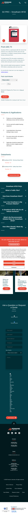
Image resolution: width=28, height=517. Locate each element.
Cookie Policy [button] (18, 256)
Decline (14, 264)
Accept (14, 261)
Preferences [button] (23, 257)
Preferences (13, 267)
